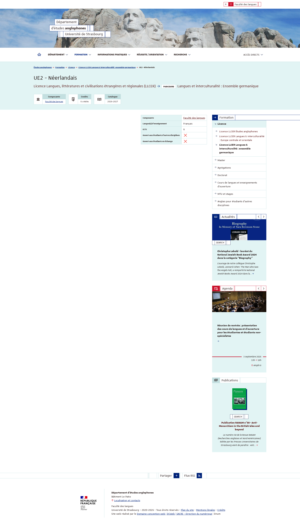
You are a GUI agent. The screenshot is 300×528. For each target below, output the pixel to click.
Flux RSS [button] (189, 475)
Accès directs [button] (251, 54)
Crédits (221, 510)
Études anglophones (43, 67)
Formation (60, 67)
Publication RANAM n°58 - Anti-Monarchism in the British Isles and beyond (239, 426)
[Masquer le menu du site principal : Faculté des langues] (262, 4)
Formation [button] (81, 54)
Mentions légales (205, 510)
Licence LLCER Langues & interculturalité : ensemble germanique (107, 67)
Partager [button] (166, 475)
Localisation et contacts (127, 500)
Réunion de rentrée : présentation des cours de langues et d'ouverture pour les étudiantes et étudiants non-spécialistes (239, 330)
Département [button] (56, 54)
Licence (71, 67)
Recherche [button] (180, 54)
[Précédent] (258, 217)
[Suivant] (263, 217)
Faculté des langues (54, 101)
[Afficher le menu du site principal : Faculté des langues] (226, 4)
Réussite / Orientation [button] (150, 54)
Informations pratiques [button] (112, 54)
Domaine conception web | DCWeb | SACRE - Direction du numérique (174, 513)
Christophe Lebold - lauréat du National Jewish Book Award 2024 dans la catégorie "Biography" (237, 255)
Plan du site (187, 510)
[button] (176, 475)
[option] (239, 250)
